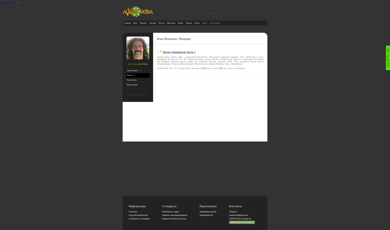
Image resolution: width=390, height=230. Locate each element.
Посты (161, 23)
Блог (135, 23)
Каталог (143, 23)
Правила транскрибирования (174, 215)
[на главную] (138, 16)
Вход (204, 23)
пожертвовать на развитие (242, 222)
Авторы (152, 23)
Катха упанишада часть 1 (179, 52)
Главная (127, 23)
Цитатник (171, 23)
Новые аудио (132, 84)
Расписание (132, 80)
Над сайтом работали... (139, 215)
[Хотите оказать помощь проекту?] (388, 58)
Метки (130, 75)
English (3, 3)
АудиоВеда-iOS (206, 215)
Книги (180, 23)
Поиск (197, 23)
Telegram (233, 212)
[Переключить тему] (18, 2)
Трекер (189, 23)
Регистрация (214, 23)
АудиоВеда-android (208, 212)
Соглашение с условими (139, 219)
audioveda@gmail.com (238, 215)
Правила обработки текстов (174, 219)
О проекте (133, 212)
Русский (11, 3)
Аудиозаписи (132, 70)
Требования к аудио (170, 212)
